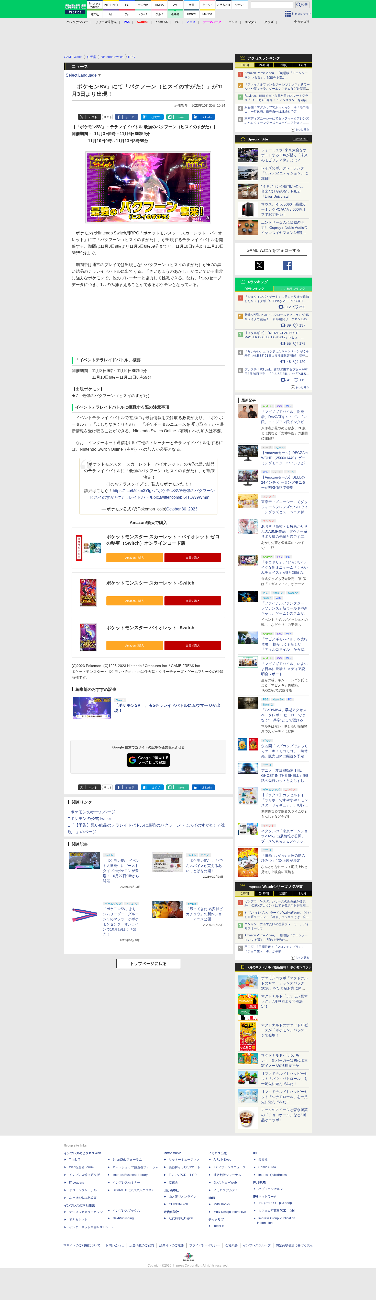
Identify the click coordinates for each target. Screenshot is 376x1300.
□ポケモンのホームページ (91, 812)
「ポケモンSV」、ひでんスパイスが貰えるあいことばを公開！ (204, 865)
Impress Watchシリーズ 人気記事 (275, 887)
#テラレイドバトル (135, 497)
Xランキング (258, 282)
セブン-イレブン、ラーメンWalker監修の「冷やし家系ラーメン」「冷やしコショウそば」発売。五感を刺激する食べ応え (278, 917)
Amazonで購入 (134, 557)
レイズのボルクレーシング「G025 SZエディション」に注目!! (284, 173)
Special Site (258, 139)
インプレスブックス (126, 1210)
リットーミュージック (184, 1159)
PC (177, 22)
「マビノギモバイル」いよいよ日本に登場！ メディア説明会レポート (284, 669)
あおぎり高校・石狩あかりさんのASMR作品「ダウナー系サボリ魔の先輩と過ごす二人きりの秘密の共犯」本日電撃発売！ (284, 536)
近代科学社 (171, 1212)
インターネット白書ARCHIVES (91, 1227)
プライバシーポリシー (204, 1245)
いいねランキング (293, 289)
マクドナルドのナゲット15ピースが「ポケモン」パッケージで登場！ (284, 1030)
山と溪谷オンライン (182, 1196)
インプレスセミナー (126, 1182)
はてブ (155, 117)
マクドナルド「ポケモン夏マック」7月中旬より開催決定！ (284, 1001)
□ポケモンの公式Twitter (89, 818)
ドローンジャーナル (83, 1190)
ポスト (93, 117)
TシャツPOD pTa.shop (275, 1203)
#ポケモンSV (168, 490)
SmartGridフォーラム (127, 1159)
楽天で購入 (193, 557)
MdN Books (222, 1204)
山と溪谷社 (171, 1190)
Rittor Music (172, 1153)
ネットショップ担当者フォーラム (136, 1167)
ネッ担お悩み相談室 (83, 1198)
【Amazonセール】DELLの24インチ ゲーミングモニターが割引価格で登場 (283, 482)
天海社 (263, 1159)
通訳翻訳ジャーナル (227, 1175)
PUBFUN (259, 1182)
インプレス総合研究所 (84, 1175)
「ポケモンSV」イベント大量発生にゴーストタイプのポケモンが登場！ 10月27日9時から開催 (121, 870)
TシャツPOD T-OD (183, 1175)
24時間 (264, 65)
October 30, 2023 (181, 509)
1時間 (245, 65)
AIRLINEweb (222, 1159)
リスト (108, 117)
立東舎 (173, 1182)
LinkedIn (207, 117)
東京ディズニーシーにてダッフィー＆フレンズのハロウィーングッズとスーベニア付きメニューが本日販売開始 (277, 123)
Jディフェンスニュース (230, 1167)
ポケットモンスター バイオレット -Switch (150, 627)
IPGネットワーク (265, 1196)
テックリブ (216, 1219)
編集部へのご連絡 (171, 1245)
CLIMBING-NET (180, 1204)
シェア (130, 117)
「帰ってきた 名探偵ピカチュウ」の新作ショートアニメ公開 (204, 914)
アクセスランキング (264, 58)
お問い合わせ (115, 1245)
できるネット (78, 1219)
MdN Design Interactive (230, 1212)
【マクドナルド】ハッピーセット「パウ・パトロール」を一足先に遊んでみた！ (284, 1078)
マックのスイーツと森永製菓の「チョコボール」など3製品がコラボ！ (284, 1115)
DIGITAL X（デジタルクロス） (133, 1190)
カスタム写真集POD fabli (276, 1210)
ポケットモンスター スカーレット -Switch (150, 583)
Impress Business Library (130, 1175)
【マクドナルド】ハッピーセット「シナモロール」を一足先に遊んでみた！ (284, 1097)
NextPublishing (123, 1218)
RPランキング (254, 289)
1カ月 (302, 65)
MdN (211, 1198)
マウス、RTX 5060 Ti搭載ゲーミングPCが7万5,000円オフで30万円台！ (283, 209)
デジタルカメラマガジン (86, 1212)
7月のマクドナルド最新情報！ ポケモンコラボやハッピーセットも (280, 968)
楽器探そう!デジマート (184, 1167)
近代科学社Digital (181, 1218)
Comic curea (267, 1167)
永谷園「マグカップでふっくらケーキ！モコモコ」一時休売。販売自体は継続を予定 (284, 751)
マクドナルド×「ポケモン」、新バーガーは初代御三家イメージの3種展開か (284, 1060)
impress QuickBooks (272, 1175)
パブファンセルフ (270, 1189)
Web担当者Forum (81, 1167)
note (181, 117)
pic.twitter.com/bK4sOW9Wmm (181, 497)
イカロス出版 (217, 1153)
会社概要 (231, 1245)
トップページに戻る (148, 963)
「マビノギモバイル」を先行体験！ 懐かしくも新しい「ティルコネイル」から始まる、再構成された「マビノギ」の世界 (284, 649)
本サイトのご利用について (81, 1245)
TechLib (219, 1226)
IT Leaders (76, 1182)
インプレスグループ (257, 1245)
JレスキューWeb (225, 1182)
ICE (255, 1153)
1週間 (283, 65)
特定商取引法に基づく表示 (294, 1245)
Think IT (74, 1159)
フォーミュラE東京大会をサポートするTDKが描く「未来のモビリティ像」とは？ (284, 155)
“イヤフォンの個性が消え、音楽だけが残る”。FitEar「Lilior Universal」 (283, 191)
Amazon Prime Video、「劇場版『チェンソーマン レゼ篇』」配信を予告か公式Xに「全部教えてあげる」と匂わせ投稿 (276, 77)
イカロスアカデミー (227, 1190)
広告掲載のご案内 (141, 1245)
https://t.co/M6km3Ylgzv (134, 490)
